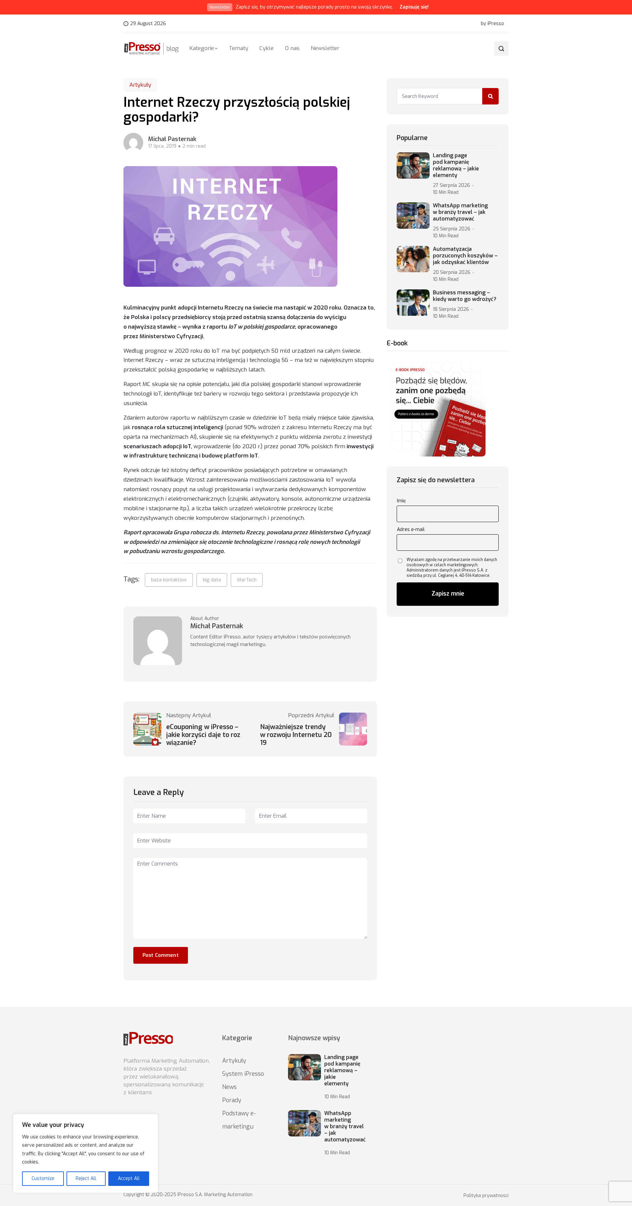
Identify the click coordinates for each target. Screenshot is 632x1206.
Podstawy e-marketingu (239, 1120)
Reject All (86, 1178)
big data (212, 579)
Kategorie (201, 48)
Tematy (238, 48)
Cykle (266, 48)
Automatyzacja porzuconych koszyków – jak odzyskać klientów (465, 256)
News (229, 1087)
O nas (292, 48)
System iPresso (243, 1074)
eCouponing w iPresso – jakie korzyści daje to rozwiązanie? (203, 735)
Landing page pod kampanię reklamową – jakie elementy (456, 165)
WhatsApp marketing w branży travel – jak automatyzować (460, 212)
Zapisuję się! (414, 7)
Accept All (129, 1178)
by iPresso (492, 24)
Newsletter (325, 48)
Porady (231, 1100)
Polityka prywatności (486, 1195)
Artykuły (140, 85)
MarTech (246, 579)
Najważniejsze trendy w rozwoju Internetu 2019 (296, 735)
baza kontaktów (169, 579)
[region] (85, 1153)
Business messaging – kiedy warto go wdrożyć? (464, 296)
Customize (43, 1178)
